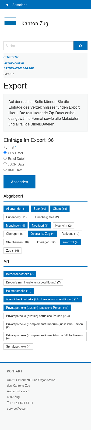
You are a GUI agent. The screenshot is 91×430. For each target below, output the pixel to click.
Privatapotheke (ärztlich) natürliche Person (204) (38, 315)
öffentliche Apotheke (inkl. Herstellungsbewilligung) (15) (42, 299)
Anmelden (19, 4)
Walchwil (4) (70, 242)
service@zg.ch (17, 408)
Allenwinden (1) (16, 208)
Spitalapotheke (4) (18, 346)
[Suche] (81, 45)
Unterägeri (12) (46, 242)
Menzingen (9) (15, 225)
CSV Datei (15, 153)
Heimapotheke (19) (18, 290)
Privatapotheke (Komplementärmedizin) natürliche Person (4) (44, 336)
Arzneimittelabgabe (19, 68)
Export (9, 74)
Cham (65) (60, 208)
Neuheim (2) (63, 225)
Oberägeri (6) (15, 233)
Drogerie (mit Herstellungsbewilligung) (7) (33, 282)
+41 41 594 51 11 (21, 402)
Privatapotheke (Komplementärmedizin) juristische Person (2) (44, 325)
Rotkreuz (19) (70, 233)
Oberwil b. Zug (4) (43, 233)
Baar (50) (40, 208)
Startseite (11, 57)
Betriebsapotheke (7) (20, 274)
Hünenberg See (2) (46, 217)
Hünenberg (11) (16, 217)
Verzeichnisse (14, 62)
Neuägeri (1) (40, 225)
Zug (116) (12, 250)
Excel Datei (16, 158)
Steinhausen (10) (17, 242)
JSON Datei (16, 164)
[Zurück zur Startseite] (46, 25)
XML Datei (15, 170)
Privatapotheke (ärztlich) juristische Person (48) (37, 307)
